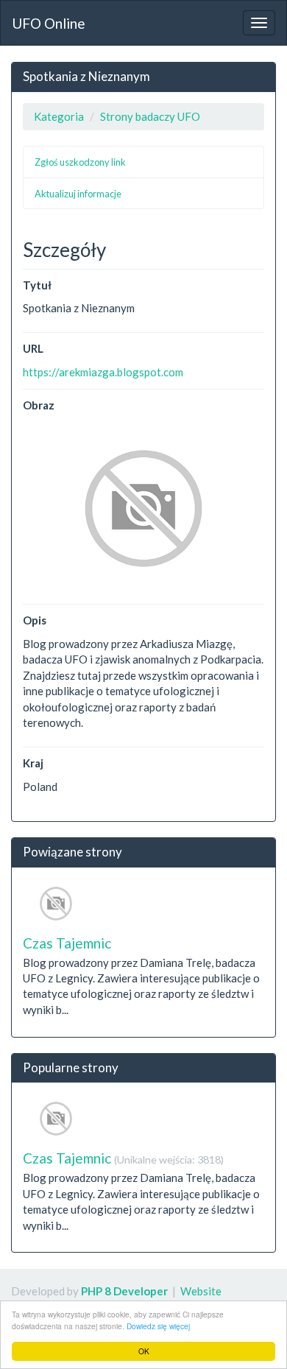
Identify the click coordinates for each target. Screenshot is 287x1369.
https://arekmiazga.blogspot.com (103, 372)
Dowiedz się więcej (158, 1325)
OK (143, 1350)
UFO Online (48, 23)
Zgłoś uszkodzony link (80, 162)
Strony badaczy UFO (150, 116)
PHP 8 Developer (124, 1291)
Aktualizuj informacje (78, 194)
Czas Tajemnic (67, 943)
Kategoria (59, 116)
